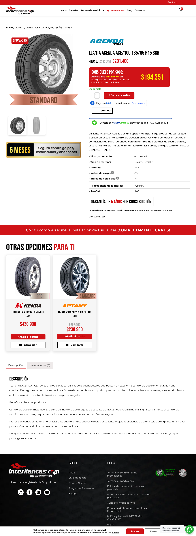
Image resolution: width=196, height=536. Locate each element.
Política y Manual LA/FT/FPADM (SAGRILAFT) (125, 518)
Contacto (140, 10)
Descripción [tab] (15, 365)
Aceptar (135, 531)
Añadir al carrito (119, 95)
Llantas (19, 27)
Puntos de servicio (91, 10)
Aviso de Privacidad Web (121, 502)
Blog (129, 10)
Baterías (73, 10)
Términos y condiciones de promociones (122, 474)
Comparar (105, 110)
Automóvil (140, 156)
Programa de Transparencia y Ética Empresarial (127, 509)
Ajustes (153, 531)
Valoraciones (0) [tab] (40, 365)
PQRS (110, 524)
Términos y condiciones (120, 480)
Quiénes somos (77, 477)
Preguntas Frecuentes (81, 488)
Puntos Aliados (77, 483)
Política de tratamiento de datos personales (125, 488)
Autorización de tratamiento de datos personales (128, 496)
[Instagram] (21, 492)
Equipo (73, 493)
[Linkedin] (38, 492)
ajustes (115, 532)
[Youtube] (47, 492)
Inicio (63, 10)
